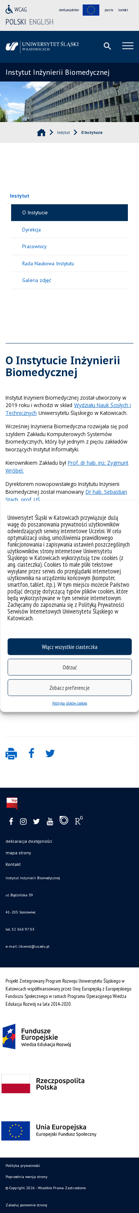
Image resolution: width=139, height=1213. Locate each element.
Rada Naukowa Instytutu (48, 263)
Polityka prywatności (23, 1165)
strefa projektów (69, 9)
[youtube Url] (50, 822)
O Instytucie (35, 212)
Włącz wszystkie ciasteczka (69, 646)
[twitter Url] (36, 822)
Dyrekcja (31, 229)
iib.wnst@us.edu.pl (33, 946)
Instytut (19, 195)
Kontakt (13, 864)
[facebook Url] (11, 822)
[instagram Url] (23, 822)
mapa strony (18, 852)
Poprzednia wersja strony (26, 1176)
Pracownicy (34, 246)
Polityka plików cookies (69, 703)
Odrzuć (70, 666)
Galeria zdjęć (36, 280)
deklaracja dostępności (29, 841)
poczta (109, 9)
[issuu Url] (64, 822)
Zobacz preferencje (69, 687)
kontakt (123, 9)
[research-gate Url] (79, 822)
